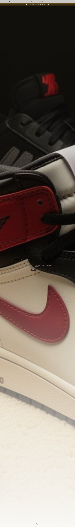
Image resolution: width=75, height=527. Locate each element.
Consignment (41, 1)
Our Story (33, 269)
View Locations (40, 269)
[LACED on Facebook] (64, 1)
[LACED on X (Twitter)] (65, 1)
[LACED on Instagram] (62, 1)
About (32, 1)
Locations (36, 1)
